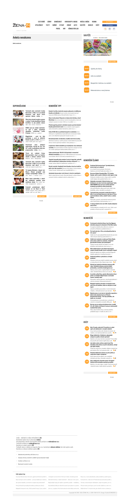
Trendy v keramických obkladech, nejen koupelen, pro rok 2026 (96, 483)
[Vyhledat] (105, 29)
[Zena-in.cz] (22, 25)
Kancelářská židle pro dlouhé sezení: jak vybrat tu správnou (64, 486)
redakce (38, 440)
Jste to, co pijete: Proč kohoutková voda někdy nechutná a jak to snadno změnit (64, 488)
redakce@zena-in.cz (53, 442)
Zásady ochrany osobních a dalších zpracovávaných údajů (33, 458)
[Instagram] (110, 29)
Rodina (94, 21)
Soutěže (82, 25)
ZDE (41, 438)
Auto (75, 25)
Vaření (54, 25)
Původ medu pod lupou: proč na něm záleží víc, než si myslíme (96, 486)
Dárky (49, 21)
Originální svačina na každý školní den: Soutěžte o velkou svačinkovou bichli (98, 56)
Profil (58, 28)
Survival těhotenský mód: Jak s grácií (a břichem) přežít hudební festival (32, 477)
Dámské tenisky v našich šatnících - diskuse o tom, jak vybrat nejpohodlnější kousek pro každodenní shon (64, 480)
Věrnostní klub (73, 28)
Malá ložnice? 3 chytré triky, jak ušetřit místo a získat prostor (96, 488)
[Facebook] (114, 29)
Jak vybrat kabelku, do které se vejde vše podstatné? (30, 483)
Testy (48, 25)
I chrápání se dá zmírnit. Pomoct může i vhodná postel (63, 477)
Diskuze (90, 25)
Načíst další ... (42, 196)
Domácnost (58, 21)
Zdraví (69, 25)
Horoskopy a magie (71, 21)
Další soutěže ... (112, 61)
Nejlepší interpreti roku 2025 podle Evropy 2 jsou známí (31, 488)
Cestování (41, 21)
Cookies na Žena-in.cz (24, 461)
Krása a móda (84, 21)
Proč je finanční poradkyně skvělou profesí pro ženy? (30, 486)
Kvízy (97, 25)
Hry (64, 28)
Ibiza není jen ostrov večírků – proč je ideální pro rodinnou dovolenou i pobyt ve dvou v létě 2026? (32, 480)
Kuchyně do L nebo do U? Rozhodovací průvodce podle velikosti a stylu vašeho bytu (96, 480)
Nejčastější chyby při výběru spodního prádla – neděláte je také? (64, 483)
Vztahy (61, 25)
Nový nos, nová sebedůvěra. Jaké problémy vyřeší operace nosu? (96, 477)
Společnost (39, 25)
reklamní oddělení (55, 447)
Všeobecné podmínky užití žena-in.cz (28, 454)
